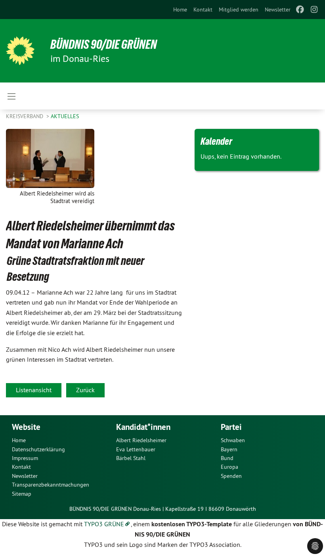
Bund (227, 458)
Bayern (229, 449)
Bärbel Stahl (130, 458)
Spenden (231, 475)
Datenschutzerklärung (38, 449)
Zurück (85, 390)
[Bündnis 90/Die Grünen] (20, 50)
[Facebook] (300, 9)
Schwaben (233, 440)
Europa (229, 466)
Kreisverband (25, 116)
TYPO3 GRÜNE (104, 524)
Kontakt (202, 9)
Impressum (25, 458)
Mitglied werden (238, 9)
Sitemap (21, 493)
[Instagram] (314, 9)
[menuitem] (180, 9)
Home (180, 9)
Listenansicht (34, 390)
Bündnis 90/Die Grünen (103, 44)
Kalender (216, 141)
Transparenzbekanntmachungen (50, 484)
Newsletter (278, 9)
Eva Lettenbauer (135, 449)
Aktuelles (65, 116)
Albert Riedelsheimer (141, 440)
